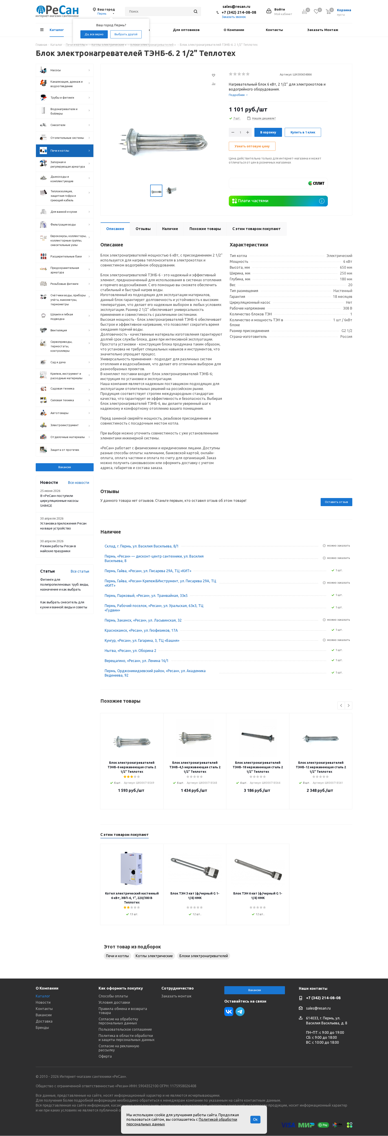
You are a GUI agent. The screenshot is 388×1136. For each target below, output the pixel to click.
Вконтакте (228, 1011)
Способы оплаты (113, 996)
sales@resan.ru (236, 6)
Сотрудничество (177, 988)
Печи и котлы (117, 956)
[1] (231, 74)
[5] (248, 74)
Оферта (105, 1056)
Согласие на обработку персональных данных (118, 1021)
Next (348, 706)
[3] (239, 74)
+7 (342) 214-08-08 (239, 12)
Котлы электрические (154, 956)
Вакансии (64, 467)
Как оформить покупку (121, 988)
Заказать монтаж (176, 996)
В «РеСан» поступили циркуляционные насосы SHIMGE (59, 500)
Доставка (44, 1021)
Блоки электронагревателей (203, 956)
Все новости (78, 483)
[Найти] (195, 11)
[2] (235, 74)
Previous (341, 706)
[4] (244, 74)
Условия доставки (114, 1002)
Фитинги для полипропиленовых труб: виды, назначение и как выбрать (64, 584)
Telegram (240, 1011)
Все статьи (80, 571)
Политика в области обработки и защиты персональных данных (126, 1038)
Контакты (44, 1009)
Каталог (43, 996)
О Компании (47, 988)
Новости (43, 1002)
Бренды (42, 1027)
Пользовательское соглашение (125, 1029)
